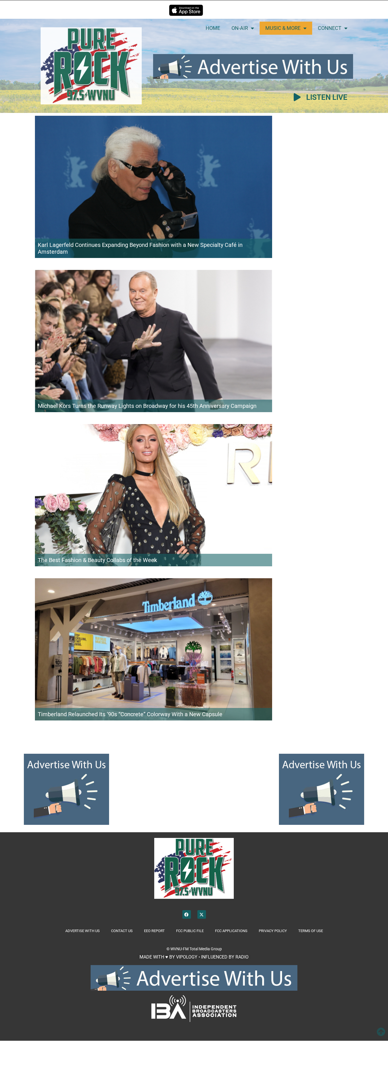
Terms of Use (310, 931)
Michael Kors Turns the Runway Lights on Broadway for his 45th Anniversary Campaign (147, 405)
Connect (329, 28)
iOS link (186, 10)
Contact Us (122, 931)
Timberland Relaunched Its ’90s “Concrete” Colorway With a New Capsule (130, 714)
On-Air (239, 28)
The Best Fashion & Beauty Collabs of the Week (97, 560)
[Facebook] (186, 914)
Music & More (283, 28)
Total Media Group (205, 949)
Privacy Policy (273, 931)
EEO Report (154, 931)
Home (213, 28)
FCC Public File (190, 931)
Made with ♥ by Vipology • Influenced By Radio (194, 957)
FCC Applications (231, 931)
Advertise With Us (82, 931)
